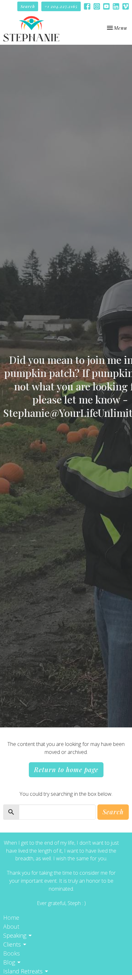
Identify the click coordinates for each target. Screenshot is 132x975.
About (11, 926)
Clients (12, 944)
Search (28, 6)
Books (11, 953)
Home (11, 917)
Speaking (14, 935)
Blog (9, 962)
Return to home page (66, 769)
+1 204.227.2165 (61, 6)
